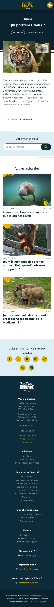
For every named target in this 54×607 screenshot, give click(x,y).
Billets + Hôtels (27, 459)
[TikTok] (44, 359)
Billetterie (27, 456)
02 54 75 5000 (27, 431)
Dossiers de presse (27, 538)
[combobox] (27, 146)
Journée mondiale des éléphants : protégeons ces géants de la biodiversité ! (26, 319)
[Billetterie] (50, 5)
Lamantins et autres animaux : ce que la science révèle (26, 214)
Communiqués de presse (27, 542)
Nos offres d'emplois (28, 569)
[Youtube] (27, 359)
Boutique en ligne (28, 556)
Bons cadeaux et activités (27, 463)
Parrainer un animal (27, 518)
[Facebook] (10, 359)
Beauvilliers (27, 497)
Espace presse (27, 535)
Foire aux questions (27, 435)
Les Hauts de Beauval (27, 490)
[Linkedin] (31, 368)
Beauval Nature (27, 521)
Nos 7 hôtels (27, 477)
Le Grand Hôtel (27, 501)
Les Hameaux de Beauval (27, 494)
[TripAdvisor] (22, 368)
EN (44, 602)
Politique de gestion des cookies (35, 599)
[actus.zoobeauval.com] (27, 5)
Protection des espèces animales (27, 514)
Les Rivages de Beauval (27, 483)
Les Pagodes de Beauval (27, 480)
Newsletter (27, 442)
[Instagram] (36, 359)
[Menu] (4, 5)
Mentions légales (14, 599)
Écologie (28, 19)
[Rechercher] (46, 146)
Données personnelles (39, 596)
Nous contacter (27, 439)
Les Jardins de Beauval (27, 487)
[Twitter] (18, 359)
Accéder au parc (27, 426)
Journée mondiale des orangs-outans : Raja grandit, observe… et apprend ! (25, 265)
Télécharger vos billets (28, 583)
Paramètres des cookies (19, 602)
